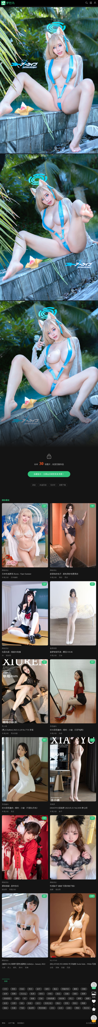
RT (25, 998)
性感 (22, 989)
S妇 (21, 1003)
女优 (5, 1003)
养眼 (77, 1008)
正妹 (60, 655)
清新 (75, 994)
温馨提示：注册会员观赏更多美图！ (49, 474)
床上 (9, 967)
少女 (52, 1008)
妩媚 (51, 889)
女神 (5, 994)
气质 (22, 1008)
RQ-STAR (53, 960)
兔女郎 (31, 1008)
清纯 (17, 998)
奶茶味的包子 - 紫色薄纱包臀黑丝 (64, 574)
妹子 (60, 811)
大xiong (23, 994)
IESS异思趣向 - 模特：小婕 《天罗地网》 (67, 730)
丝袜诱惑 (7, 998)
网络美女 (5, 570)
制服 (32, 998)
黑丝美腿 (14, 733)
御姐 (5, 1008)
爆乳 (14, 967)
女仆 (38, 1003)
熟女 (58, 1003)
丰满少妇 (5, 577)
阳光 (75, 1003)
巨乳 (66, 1003)
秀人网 (4, 726)
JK (3, 655)
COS (5, 989)
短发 (29, 1003)
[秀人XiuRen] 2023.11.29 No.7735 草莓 (17, 730)
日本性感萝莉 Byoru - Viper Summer (16, 574)
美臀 (79, 998)
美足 (12, 811)
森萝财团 (53, 648)
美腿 (63, 967)
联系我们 (20, 1023)
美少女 (86, 1008)
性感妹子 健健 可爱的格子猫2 (62, 886)
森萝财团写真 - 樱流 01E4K (61, 652)
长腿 (13, 1008)
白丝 (60, 1008)
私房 (32, 994)
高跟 (68, 967)
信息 (93, 997)
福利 (47, 989)
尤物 (66, 994)
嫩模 (75, 989)
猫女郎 (8, 655)
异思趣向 (53, 726)
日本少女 (48, 1003)
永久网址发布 (91, 1023)
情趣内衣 (65, 989)
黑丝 (66, 577)
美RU (21, 967)
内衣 (60, 733)
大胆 (3, 967)
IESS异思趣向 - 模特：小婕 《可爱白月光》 (20, 808)
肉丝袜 (61, 998)
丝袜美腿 (51, 998)
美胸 (26, 967)
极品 (55, 989)
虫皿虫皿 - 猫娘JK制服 (11, 652)
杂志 (58, 994)
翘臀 (87, 998)
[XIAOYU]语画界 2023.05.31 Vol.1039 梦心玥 (68, 808)
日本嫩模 (14, 577)
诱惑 (13, 989)
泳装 (51, 967)
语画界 (52, 804)
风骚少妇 (12, 889)
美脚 (83, 994)
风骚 (83, 1003)
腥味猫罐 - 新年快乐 (10, 886)
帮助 (3, 1023)
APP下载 (11, 1023)
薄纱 (60, 577)
